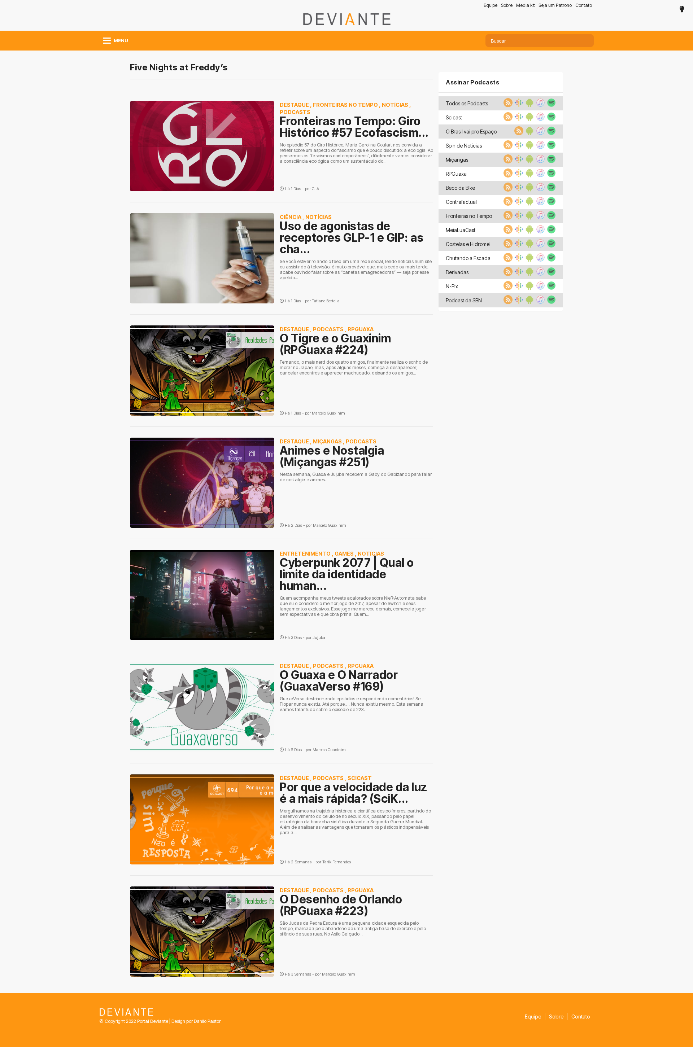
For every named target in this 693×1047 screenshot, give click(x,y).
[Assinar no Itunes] (539, 105)
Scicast (360, 778)
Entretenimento (305, 554)
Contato (583, 5)
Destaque (294, 105)
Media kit (525, 5)
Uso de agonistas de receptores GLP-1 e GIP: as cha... (351, 237)
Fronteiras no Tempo (345, 105)
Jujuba (319, 637)
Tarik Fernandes (336, 861)
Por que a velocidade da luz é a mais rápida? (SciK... (353, 793)
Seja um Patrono (555, 5)
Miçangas (327, 441)
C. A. (316, 188)
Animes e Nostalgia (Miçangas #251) (332, 456)
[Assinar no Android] (528, 105)
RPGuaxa (361, 329)
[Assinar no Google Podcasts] (518, 105)
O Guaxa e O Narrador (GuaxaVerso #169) (339, 680)
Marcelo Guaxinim (328, 413)
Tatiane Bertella (326, 300)
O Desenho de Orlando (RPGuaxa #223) (341, 905)
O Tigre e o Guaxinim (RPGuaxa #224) (335, 344)
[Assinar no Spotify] (550, 105)
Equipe (490, 5)
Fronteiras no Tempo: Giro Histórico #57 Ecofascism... (354, 127)
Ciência (290, 217)
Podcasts (295, 112)
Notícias (395, 105)
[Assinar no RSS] (507, 105)
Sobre (507, 5)
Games (344, 554)
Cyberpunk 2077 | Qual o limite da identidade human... (347, 574)
